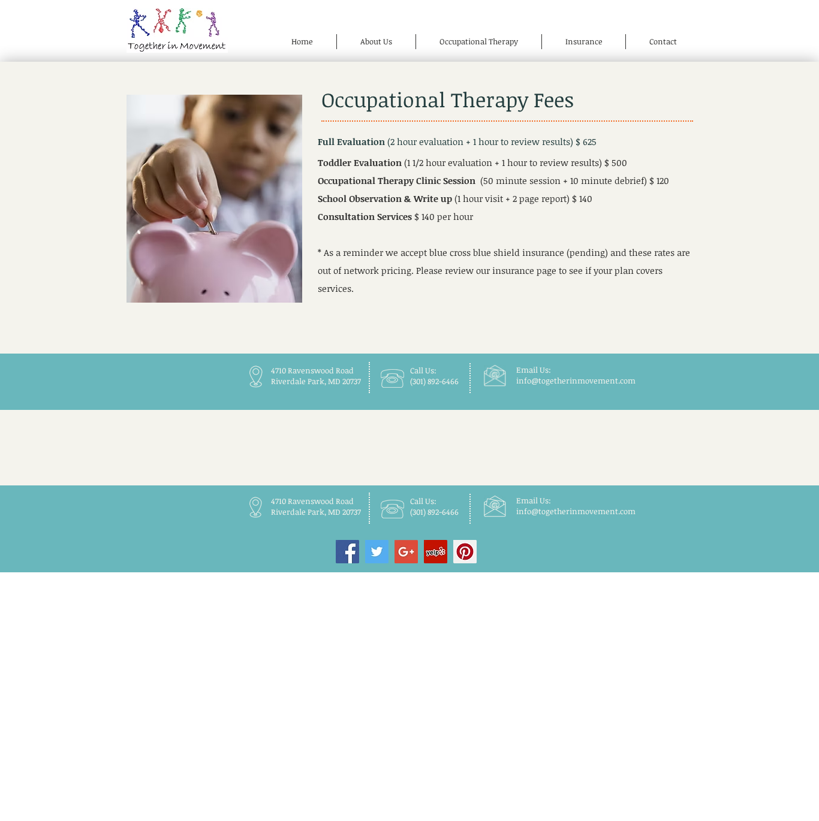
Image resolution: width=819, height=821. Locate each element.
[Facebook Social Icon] (347, 551)
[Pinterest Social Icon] (465, 551)
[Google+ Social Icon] (406, 551)
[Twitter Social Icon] (377, 551)
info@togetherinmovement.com (576, 380)
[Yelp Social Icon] (435, 551)
